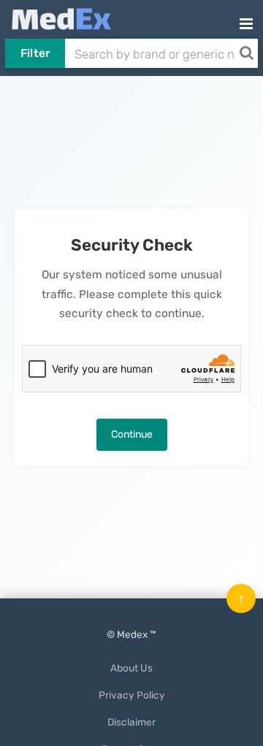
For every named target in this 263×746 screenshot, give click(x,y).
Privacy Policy (132, 695)
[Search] (246, 53)
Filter (35, 53)
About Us (131, 668)
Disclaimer (131, 722)
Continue (132, 434)
